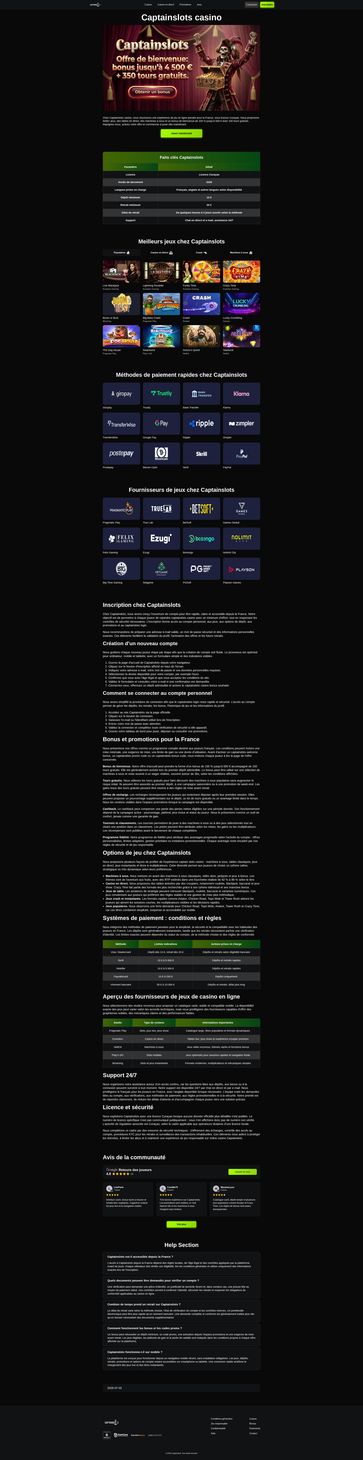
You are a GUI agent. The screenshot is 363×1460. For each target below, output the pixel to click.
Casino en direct (159, 252)
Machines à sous (239, 252)
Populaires (119, 252)
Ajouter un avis (242, 1172)
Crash (199, 252)
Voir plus (181, 1224)
